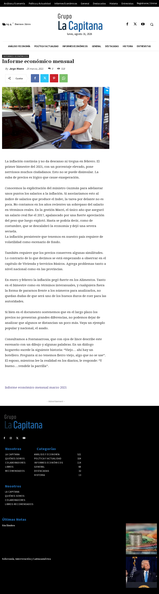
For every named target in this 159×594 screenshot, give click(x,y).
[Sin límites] (141, 538)
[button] (152, 24)
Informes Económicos (15, 56)
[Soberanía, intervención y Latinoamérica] (141, 572)
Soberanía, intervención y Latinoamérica (26, 559)
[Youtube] (143, 24)
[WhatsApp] (63, 78)
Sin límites (8, 525)
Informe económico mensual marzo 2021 (36, 387)
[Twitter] (135, 24)
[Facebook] (127, 24)
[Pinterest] (54, 78)
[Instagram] (11, 438)
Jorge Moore (16, 68)
